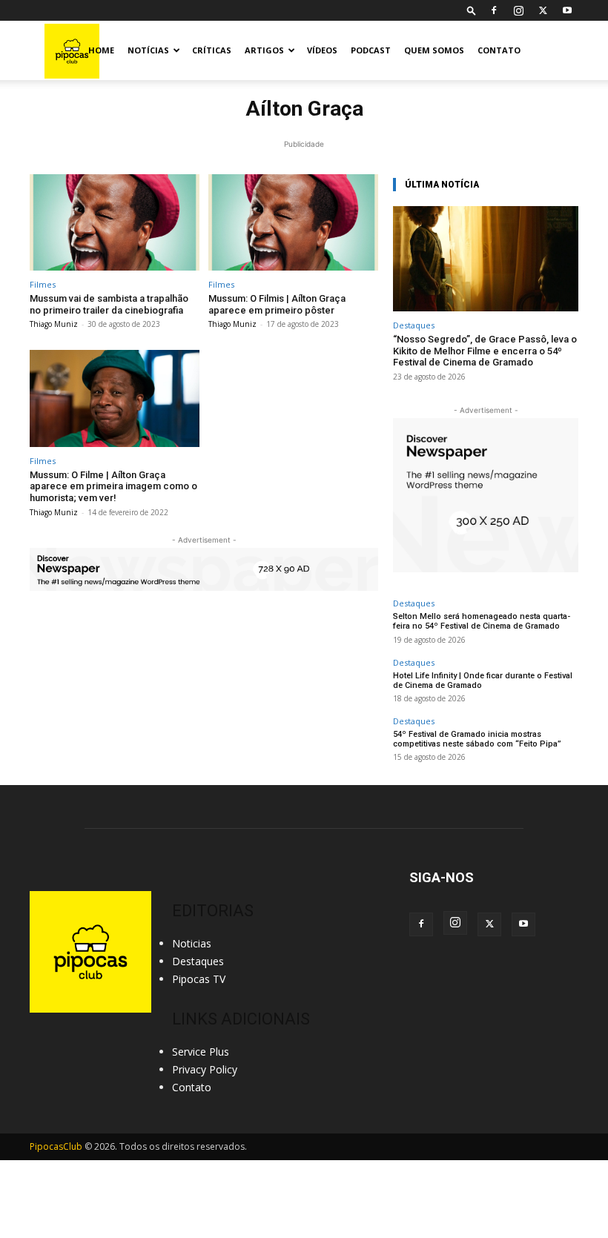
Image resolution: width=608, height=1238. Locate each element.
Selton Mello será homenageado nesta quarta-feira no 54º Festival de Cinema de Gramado (481, 621)
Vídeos (322, 50)
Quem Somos (434, 50)
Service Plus (200, 1052)
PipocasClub (56, 1146)
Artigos (264, 50)
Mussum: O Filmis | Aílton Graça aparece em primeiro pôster (277, 304)
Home (101, 50)
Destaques (413, 325)
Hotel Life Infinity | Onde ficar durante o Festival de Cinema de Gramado (482, 680)
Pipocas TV (198, 979)
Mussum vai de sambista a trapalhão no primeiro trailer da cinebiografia (109, 304)
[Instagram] (518, 10)
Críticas (211, 50)
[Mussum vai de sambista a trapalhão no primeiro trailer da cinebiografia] (114, 222)
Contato (499, 50)
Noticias (191, 943)
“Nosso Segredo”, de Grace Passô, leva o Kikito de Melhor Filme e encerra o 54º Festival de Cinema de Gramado (485, 351)
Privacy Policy (204, 1069)
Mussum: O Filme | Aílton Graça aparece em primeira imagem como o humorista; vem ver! (113, 486)
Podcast (371, 50)
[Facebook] (494, 10)
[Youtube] (567, 10)
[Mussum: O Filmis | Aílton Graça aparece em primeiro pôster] (293, 222)
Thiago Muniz (54, 324)
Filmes (43, 284)
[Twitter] (543, 10)
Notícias (148, 50)
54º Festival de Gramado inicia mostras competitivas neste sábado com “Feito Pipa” (477, 739)
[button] (471, 10)
